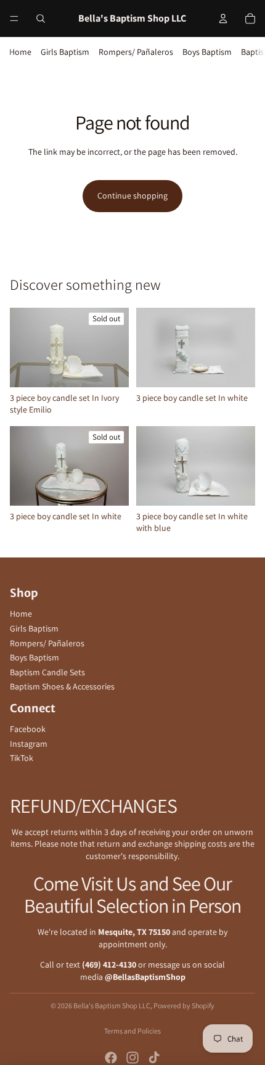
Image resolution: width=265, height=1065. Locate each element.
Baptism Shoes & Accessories (62, 686)
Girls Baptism (65, 51)
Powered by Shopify (183, 1005)
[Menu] (14, 18)
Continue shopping (132, 195)
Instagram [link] (28, 743)
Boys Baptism (207, 51)
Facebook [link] (28, 728)
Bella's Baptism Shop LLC (111, 1005)
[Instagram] (132, 1057)
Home (20, 51)
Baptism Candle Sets (47, 672)
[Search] (40, 18)
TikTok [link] (21, 757)
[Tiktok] (154, 1057)
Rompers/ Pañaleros (136, 51)
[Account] (223, 18)
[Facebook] (111, 1057)
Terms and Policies (132, 1030)
